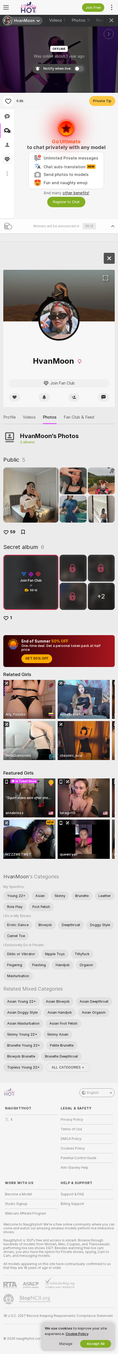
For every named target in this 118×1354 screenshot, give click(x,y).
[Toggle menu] (6, 7)
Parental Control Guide (78, 1158)
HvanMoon (16, 876)
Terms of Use (71, 1129)
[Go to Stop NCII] (35, 1299)
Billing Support (72, 1204)
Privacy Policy (72, 1120)
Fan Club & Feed (79, 417)
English (93, 1093)
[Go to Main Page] (35, 7)
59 (12, 531)
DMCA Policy (71, 1139)
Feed (100, 20)
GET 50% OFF (36, 658)
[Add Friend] (74, 397)
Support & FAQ (72, 1194)
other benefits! (76, 193)
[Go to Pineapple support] (9, 1299)
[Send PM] (103, 397)
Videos (57, 20)
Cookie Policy (77, 1334)
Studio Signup (16, 1204)
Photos (81, 20)
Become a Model (18, 1194)
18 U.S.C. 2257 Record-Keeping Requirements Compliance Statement (58, 1316)
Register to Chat (66, 202)
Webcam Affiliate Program (25, 1213)
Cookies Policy (73, 1148)
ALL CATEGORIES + (68, 1067)
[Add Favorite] (8, 101)
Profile (9, 417)
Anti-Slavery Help (74, 1168)
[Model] (109, 258)
